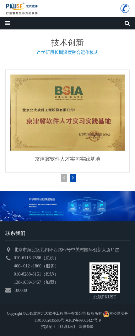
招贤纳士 (48, 326)
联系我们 (67, 326)
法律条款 (86, 326)
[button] (73, 178)
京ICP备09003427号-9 (83, 320)
